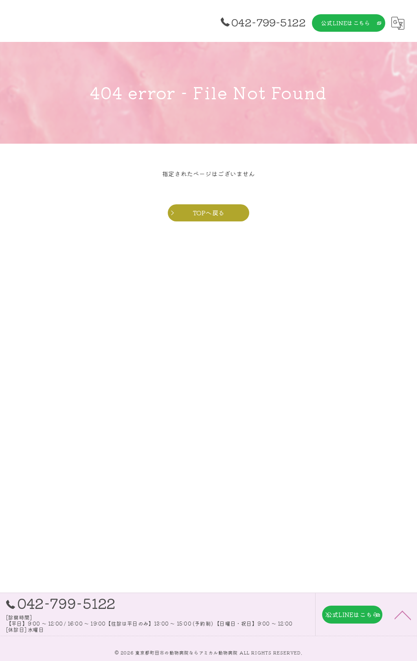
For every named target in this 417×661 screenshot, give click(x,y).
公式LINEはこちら (345, 23)
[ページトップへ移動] (403, 614)
